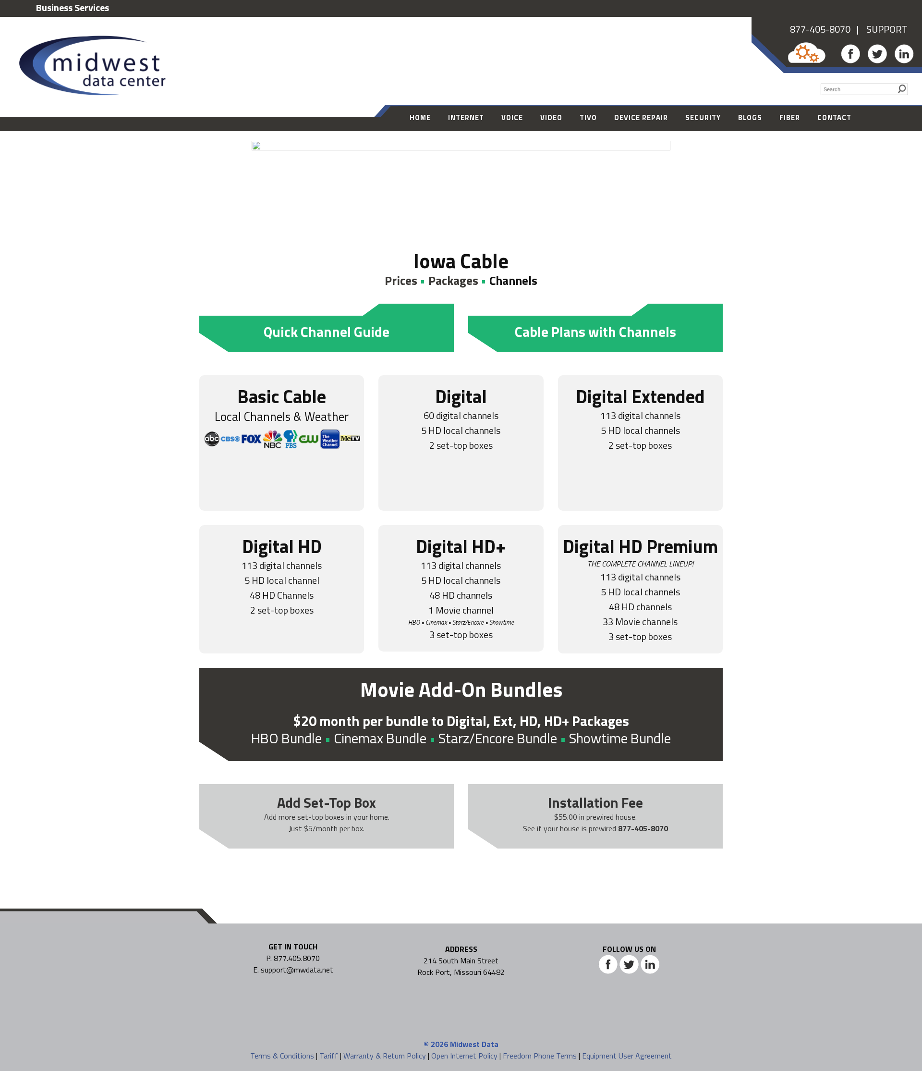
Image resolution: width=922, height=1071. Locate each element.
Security (703, 117)
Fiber (789, 117)
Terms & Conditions (282, 1055)
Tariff (328, 1055)
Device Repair (641, 117)
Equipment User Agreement (627, 1055)
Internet (466, 117)
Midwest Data (474, 1044)
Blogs (750, 117)
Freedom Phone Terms (540, 1055)
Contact (834, 117)
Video (551, 117)
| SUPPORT (879, 29)
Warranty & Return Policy (384, 1055)
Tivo (588, 117)
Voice (512, 117)
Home (420, 117)
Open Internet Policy (464, 1055)
